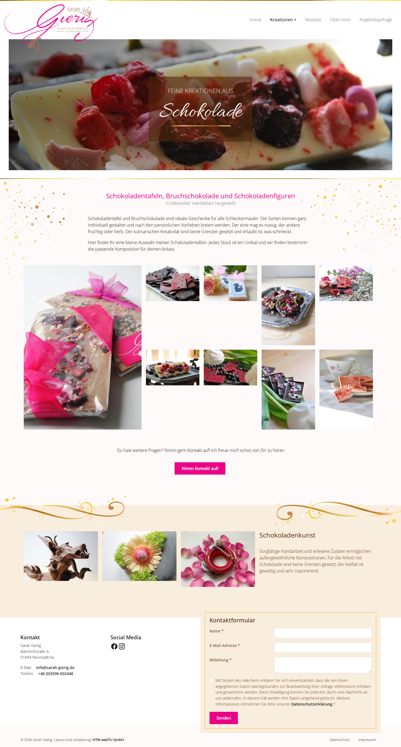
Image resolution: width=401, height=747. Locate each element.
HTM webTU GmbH (108, 739)
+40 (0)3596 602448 (55, 673)
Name (217, 631)
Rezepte (313, 20)
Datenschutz (340, 739)
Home (255, 20)
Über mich (340, 20)
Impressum (367, 739)
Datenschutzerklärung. (312, 704)
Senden (224, 718)
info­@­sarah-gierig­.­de (55, 667)
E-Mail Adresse (225, 645)
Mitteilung (221, 659)
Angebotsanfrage (376, 20)
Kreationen (281, 20)
